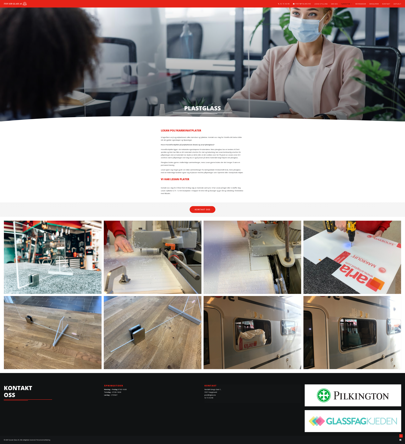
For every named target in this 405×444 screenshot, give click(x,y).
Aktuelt (397, 4)
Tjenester (345, 4)
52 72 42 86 (285, 4)
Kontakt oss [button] (202, 209)
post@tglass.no (303, 4)
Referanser (360, 4)
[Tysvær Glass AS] (15, 4)
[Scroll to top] (401, 436)
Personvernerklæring (43, 440)
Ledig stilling (321, 4)
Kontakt (386, 4)
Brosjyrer (374, 4)
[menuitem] (284, 3)
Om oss (334, 4)
